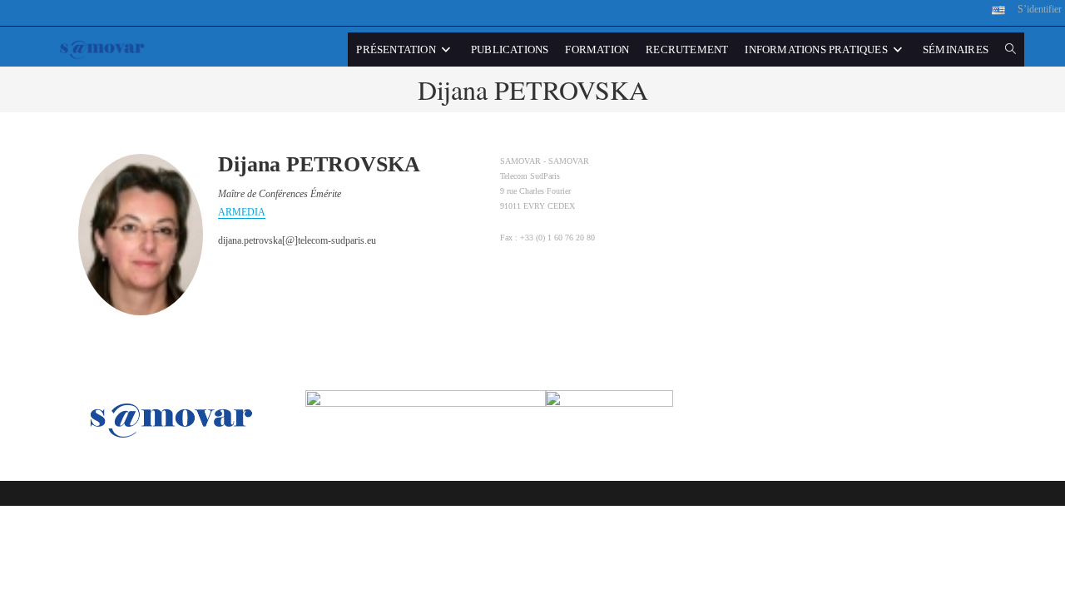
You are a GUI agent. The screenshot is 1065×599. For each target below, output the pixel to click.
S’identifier (1040, 9)
